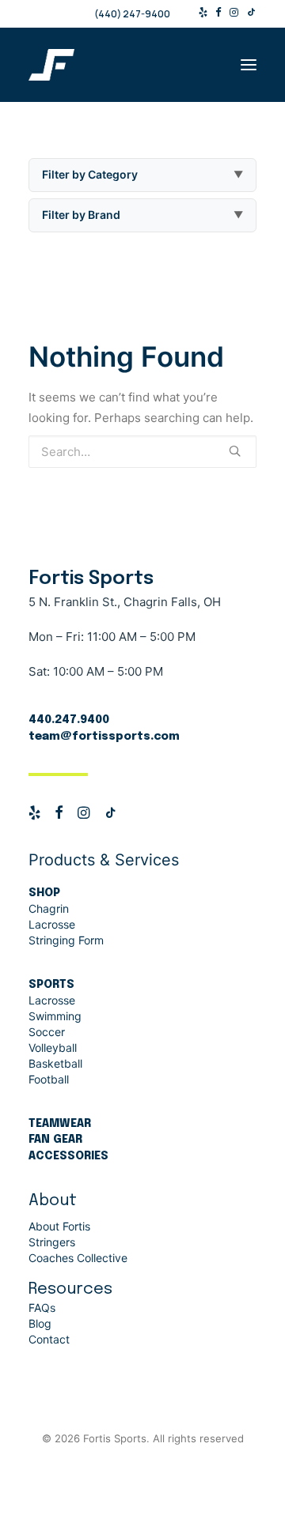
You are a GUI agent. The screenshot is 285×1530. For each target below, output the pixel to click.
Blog (39, 1323)
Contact (49, 1339)
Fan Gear (55, 1139)
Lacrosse (51, 924)
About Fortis (59, 1226)
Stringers (51, 1242)
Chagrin (48, 908)
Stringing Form (66, 940)
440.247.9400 (68, 719)
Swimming (55, 1016)
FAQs (41, 1307)
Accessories (68, 1156)
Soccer (46, 1031)
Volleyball (52, 1047)
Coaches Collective (77, 1257)
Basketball (55, 1063)
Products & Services (103, 859)
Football (48, 1079)
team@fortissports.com (104, 736)
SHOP (44, 893)
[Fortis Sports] (142, 65)
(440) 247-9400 (132, 14)
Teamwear (59, 1123)
